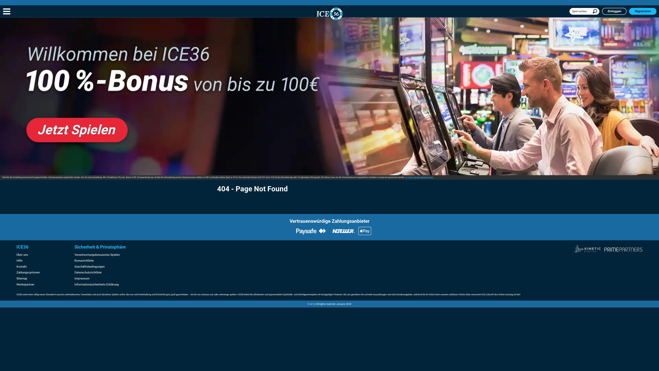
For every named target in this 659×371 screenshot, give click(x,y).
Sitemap (21, 278)
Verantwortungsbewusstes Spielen (97, 254)
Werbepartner (25, 284)
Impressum (81, 278)
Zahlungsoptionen (28, 272)
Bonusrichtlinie (84, 260)
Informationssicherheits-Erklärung (96, 284)
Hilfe (19, 260)
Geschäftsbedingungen (89, 266)
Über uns (22, 254)
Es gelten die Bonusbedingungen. (419, 177)
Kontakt (21, 266)
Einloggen (614, 11)
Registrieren (643, 11)
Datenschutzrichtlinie (88, 272)
